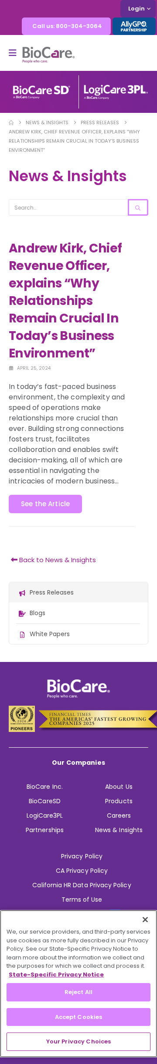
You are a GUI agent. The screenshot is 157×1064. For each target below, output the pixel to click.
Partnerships (45, 830)
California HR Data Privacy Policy (81, 885)
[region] (78, 983)
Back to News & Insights (56, 559)
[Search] (138, 207)
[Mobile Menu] (15, 53)
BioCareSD (45, 801)
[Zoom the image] (41, 88)
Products (119, 801)
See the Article (45, 503)
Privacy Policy (81, 856)
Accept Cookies (78, 1017)
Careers (119, 815)
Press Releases (52, 592)
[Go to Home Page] (11, 122)
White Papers (50, 634)
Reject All (78, 992)
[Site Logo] (48, 55)
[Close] (145, 919)
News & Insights (119, 830)
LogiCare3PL (45, 815)
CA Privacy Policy (82, 870)
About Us (119, 786)
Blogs (37, 613)
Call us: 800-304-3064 (67, 26)
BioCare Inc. (45, 786)
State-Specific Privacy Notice (56, 974)
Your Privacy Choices (78, 1041)
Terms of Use (81, 899)
